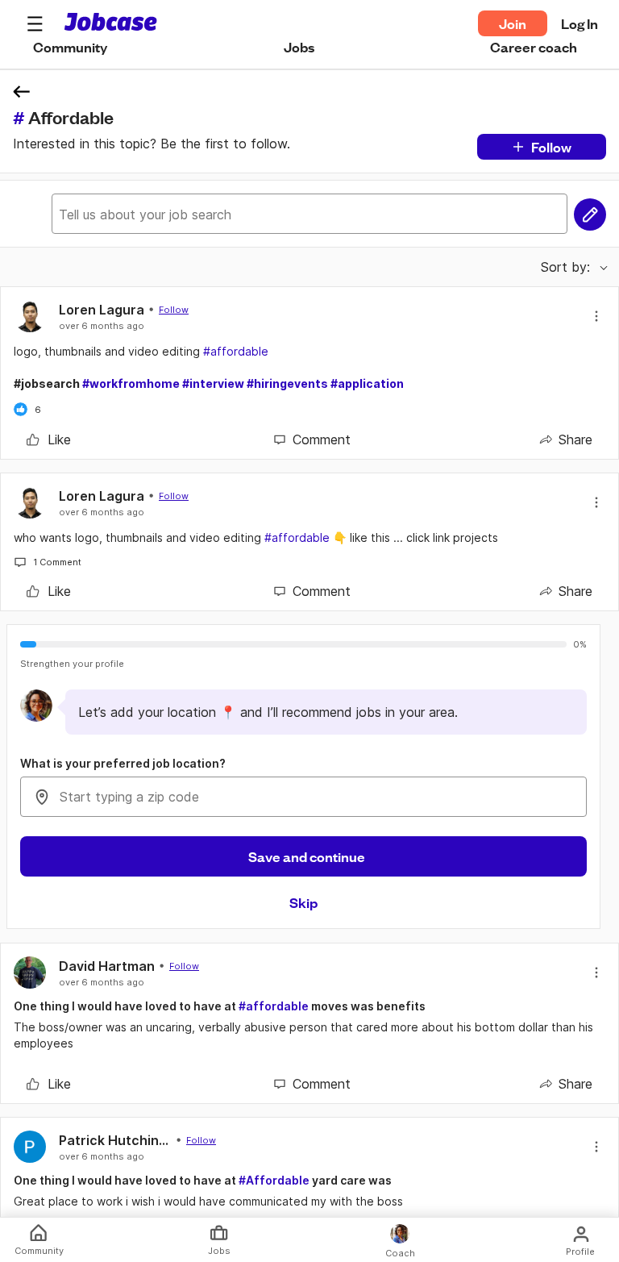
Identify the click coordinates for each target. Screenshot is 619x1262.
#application (367, 383)
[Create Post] (590, 214)
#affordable (235, 351)
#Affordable (274, 1180)
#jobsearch (209, 383)
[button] (34, 23)
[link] (49, 439)
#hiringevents (287, 383)
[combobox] (303, 797)
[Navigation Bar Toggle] (34, 23)
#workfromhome (131, 383)
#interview (213, 383)
